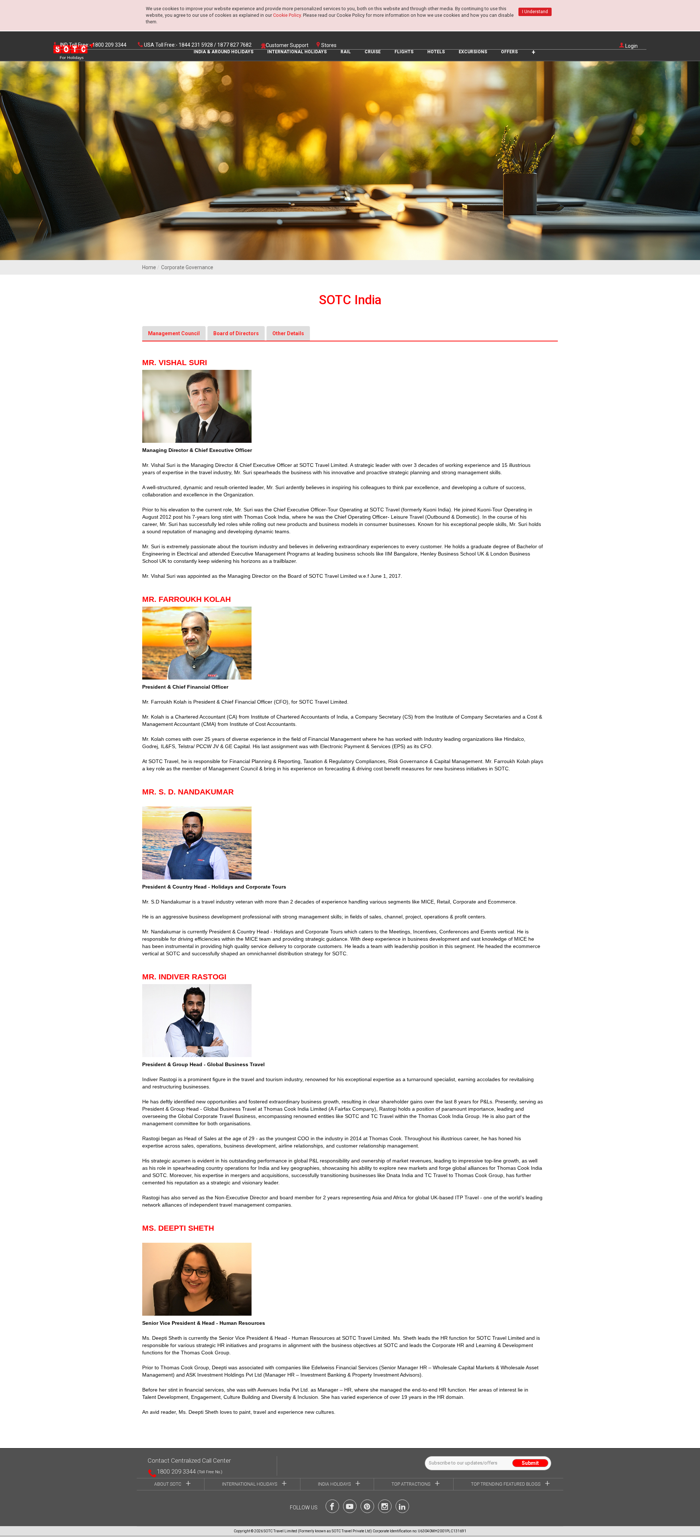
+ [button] (533, 52)
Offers (509, 51)
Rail (346, 51)
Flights (403, 51)
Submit (530, 1463)
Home (149, 267)
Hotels (436, 51)
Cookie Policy (287, 15)
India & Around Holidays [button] (223, 51)
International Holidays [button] (297, 51)
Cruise (373, 51)
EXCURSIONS (473, 51)
